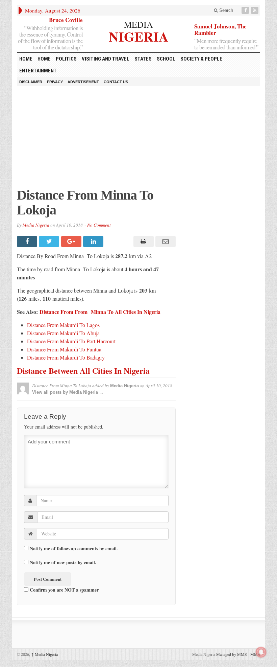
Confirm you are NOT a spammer (63, 589)
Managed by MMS (231, 654)
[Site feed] (255, 10)
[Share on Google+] (72, 241)
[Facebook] (246, 10)
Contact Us (116, 82)
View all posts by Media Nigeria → (68, 392)
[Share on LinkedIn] (94, 241)
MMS (255, 654)
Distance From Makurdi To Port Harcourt (71, 341)
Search (225, 10)
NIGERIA (139, 35)
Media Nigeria (36, 225)
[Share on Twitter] (50, 241)
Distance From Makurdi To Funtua (64, 349)
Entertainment (38, 71)
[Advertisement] (138, 140)
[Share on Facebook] (28, 241)
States (143, 59)
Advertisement (83, 82)
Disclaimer (30, 82)
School (166, 59)
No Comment (99, 225)
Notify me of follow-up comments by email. (74, 549)
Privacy (55, 82)
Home (44, 59)
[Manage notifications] (261, 652)
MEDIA (138, 24)
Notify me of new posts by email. (63, 562)
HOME (25, 59)
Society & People (201, 59)
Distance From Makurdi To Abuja (63, 333)
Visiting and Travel (105, 59)
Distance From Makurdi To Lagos (63, 324)
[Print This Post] (142, 241)
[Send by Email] (165, 241)
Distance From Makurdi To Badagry (66, 357)
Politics (66, 59)
